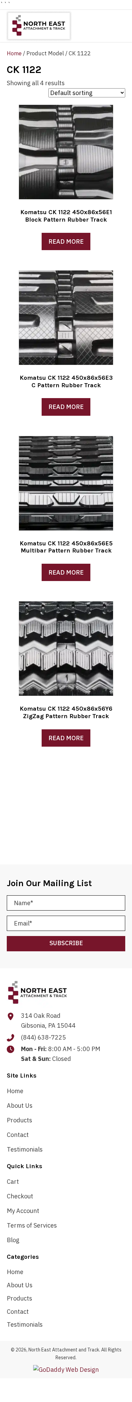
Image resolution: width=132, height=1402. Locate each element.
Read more (66, 241)
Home (14, 53)
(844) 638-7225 (43, 1037)
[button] (66, 943)
